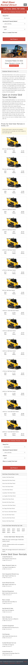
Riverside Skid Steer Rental (8, 502)
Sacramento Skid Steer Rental (8, 505)
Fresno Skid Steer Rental (7, 486)
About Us (18, 663)
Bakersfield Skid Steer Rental (8, 480)
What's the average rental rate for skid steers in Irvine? (13, 550)
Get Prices (13, 39)
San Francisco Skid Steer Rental (9, 511)
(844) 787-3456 (18, 8)
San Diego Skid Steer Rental (8, 508)
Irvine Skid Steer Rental (7, 489)
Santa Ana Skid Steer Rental (8, 518)
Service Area (12, 663)
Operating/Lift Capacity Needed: (10, 21)
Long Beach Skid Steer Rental (8, 493)
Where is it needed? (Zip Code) (10, 32)
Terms (1, 663)
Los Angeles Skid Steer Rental (9, 496)
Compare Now (14, 65)
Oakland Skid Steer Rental (8, 499)
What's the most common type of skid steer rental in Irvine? (13, 540)
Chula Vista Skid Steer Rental (8, 483)
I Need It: (5, 27)
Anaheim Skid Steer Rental (8, 477)
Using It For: (5, 15)
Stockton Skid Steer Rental (8, 521)
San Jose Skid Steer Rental (8, 514)
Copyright (6, 663)
